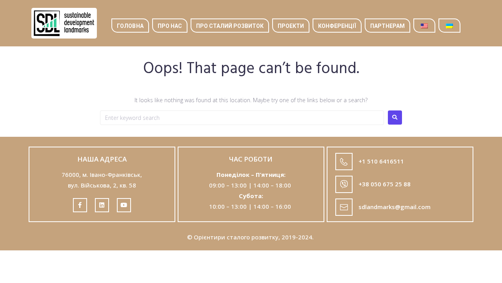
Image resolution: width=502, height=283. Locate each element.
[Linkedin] (102, 205)
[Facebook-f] (80, 205)
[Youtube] (124, 205)
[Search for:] (242, 117)
